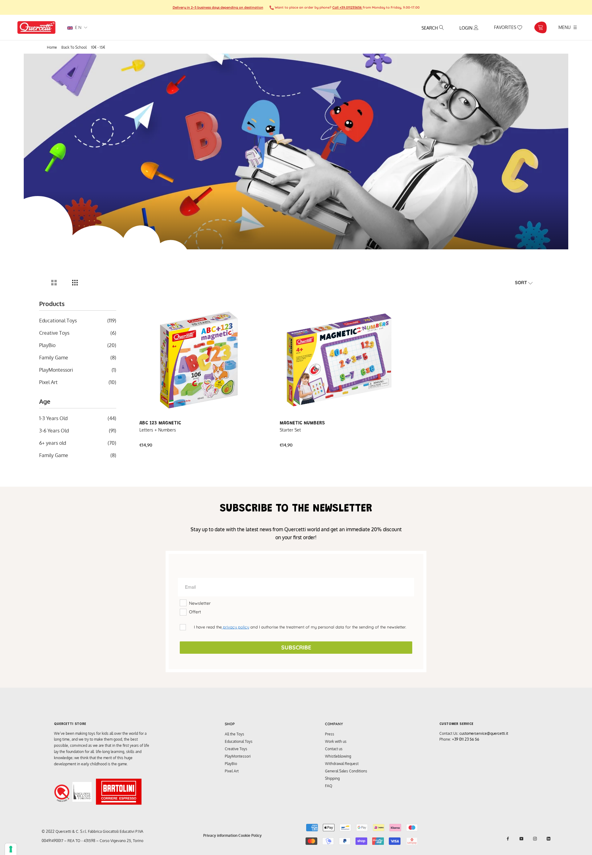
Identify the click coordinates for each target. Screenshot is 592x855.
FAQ (328, 785)
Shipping (332, 778)
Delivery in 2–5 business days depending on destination (218, 7)
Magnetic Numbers (302, 423)
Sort (521, 282)
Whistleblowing (338, 756)
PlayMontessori (56, 369)
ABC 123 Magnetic (160, 423)
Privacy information (220, 835)
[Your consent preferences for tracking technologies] (11, 849)
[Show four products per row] (75, 282)
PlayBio (47, 345)
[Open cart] (540, 27)
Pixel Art (48, 382)
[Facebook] (508, 838)
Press (329, 734)
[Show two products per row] (54, 282)
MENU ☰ (567, 27)
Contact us (334, 749)
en (77, 27)
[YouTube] (521, 838)
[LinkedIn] (548, 838)
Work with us (336, 741)
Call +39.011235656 (347, 7)
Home (52, 47)
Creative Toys (54, 332)
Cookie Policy (250, 835)
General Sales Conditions (346, 771)
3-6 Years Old (54, 430)
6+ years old (52, 442)
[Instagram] (535, 838)
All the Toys (234, 734)
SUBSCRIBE (296, 647)
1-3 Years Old (53, 418)
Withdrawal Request (342, 763)
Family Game (53, 357)
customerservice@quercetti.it (483, 733)
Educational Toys (58, 320)
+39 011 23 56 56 (465, 739)
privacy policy (235, 626)
